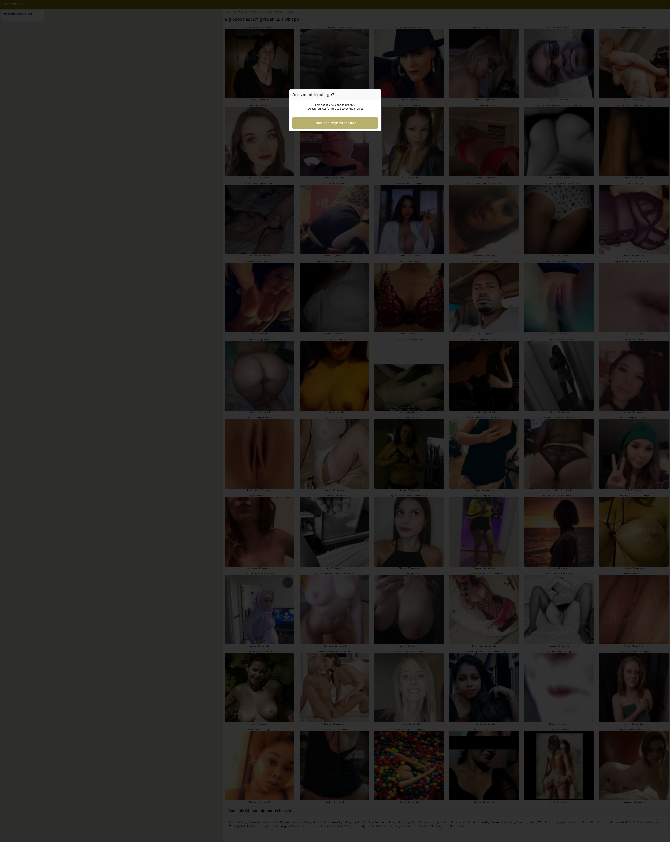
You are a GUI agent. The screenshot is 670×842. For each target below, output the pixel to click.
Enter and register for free (335, 123)
